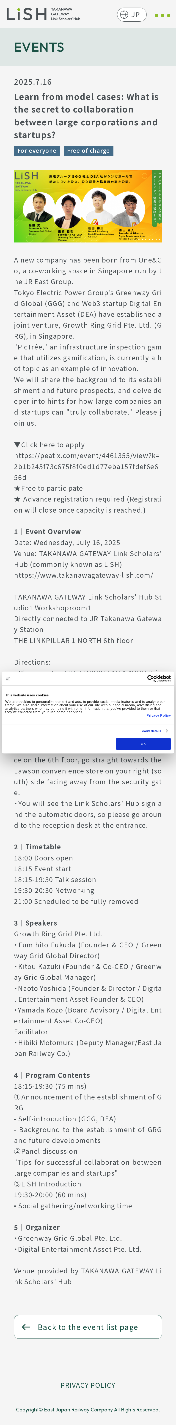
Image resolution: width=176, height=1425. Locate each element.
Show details (150, 731)
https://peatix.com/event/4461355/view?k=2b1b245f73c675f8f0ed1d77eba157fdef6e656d (87, 466)
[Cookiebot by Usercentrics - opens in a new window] (151, 678)
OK (143, 744)
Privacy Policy (158, 715)
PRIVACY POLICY (87, 1385)
